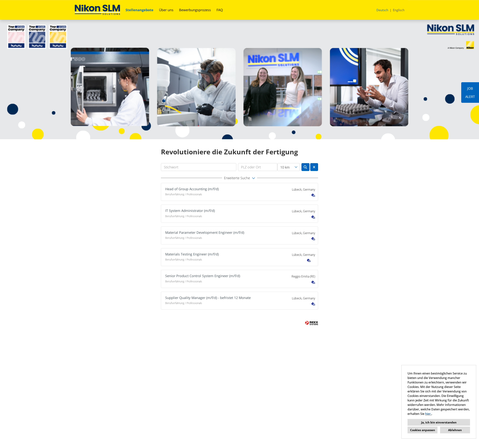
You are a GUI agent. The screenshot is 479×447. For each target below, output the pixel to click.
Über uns (166, 10)
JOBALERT (470, 92)
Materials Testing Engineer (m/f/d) (192, 254)
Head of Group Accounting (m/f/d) (192, 189)
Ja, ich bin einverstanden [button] (439, 422)
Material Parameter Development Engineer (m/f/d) (204, 232)
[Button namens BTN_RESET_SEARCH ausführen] (314, 167)
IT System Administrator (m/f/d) (190, 210)
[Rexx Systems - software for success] (311, 323)
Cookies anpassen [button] (422, 430)
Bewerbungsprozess (195, 10)
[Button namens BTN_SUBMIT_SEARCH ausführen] (305, 167)
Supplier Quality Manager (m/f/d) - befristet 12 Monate (208, 297)
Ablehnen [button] (455, 430)
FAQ (219, 10)
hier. (428, 414)
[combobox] (288, 167)
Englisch (399, 10)
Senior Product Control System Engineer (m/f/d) (202, 276)
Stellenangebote (139, 10)
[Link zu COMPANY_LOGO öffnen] (97, 10)
